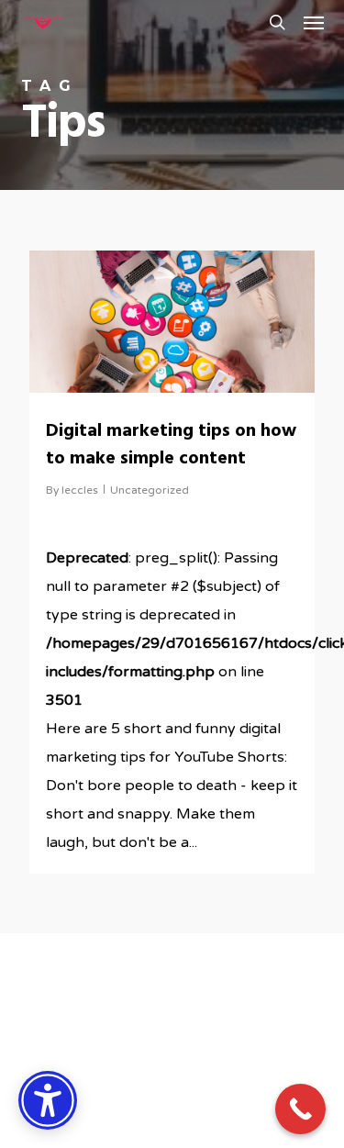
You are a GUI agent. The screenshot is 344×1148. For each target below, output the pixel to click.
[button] (314, 22)
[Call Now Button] (300, 1109)
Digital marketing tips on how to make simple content (171, 445)
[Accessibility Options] (47, 1100)
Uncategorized (149, 490)
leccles (79, 490)
